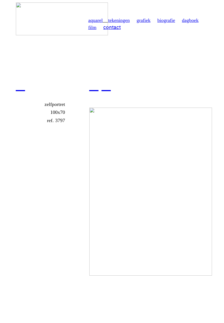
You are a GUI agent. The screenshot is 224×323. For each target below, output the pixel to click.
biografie (166, 20)
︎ (20, 85)
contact (112, 27)
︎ (94, 85)
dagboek (190, 20)
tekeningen (119, 20)
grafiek (144, 20)
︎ (106, 85)
